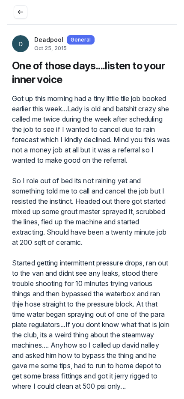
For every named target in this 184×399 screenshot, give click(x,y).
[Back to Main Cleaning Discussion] (20, 12)
